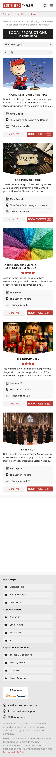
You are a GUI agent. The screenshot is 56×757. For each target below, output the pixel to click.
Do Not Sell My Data (14, 752)
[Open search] (45, 5)
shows (6, 14)
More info (14, 133)
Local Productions (26, 14)
